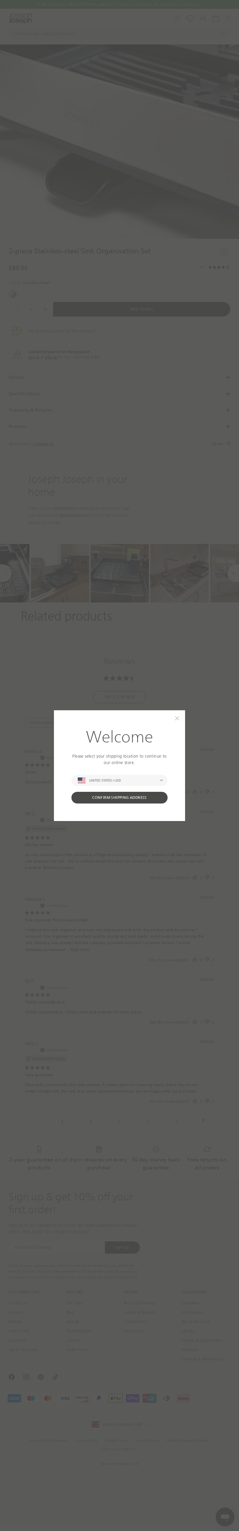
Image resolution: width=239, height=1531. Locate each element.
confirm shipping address (119, 797)
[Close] (177, 718)
